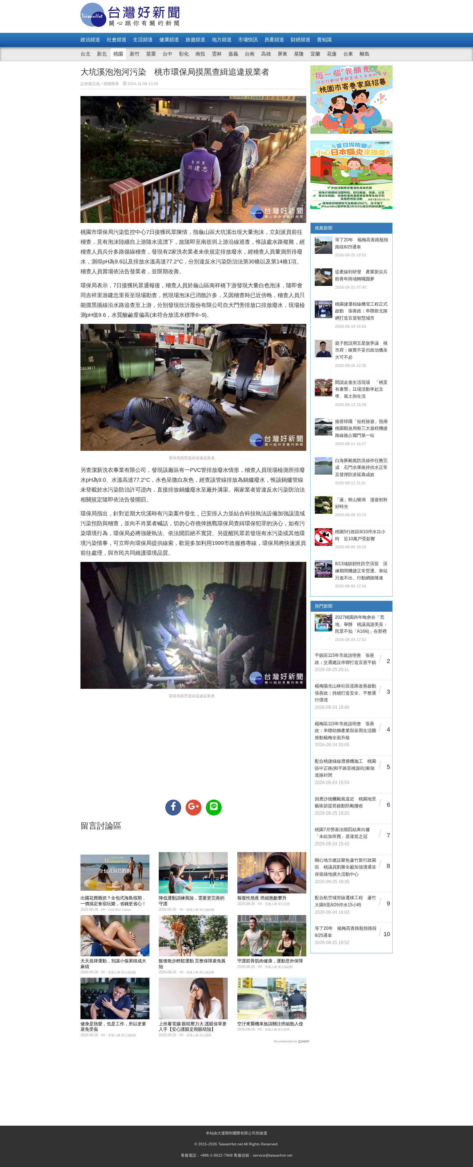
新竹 (135, 54)
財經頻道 (300, 39)
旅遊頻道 (195, 39)
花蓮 (332, 54)
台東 (348, 54)
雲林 (217, 54)
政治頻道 (90, 39)
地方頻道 (222, 39)
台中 (167, 54)
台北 (85, 54)
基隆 (299, 54)
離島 (365, 54)
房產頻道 (274, 39)
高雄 (266, 54)
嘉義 (233, 54)
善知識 (324, 39)
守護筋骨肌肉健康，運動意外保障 (270, 961)
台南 (250, 54)
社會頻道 (116, 39)
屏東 (282, 54)
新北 (102, 54)
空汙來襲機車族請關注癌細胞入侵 (270, 1023)
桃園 (118, 54)
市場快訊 (248, 39)
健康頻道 (169, 39)
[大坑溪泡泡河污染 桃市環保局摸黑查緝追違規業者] (173, 807)
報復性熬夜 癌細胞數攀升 (262, 898)
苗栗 (151, 54)
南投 (200, 54)
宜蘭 (315, 54)
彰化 (184, 54)
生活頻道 (143, 39)
